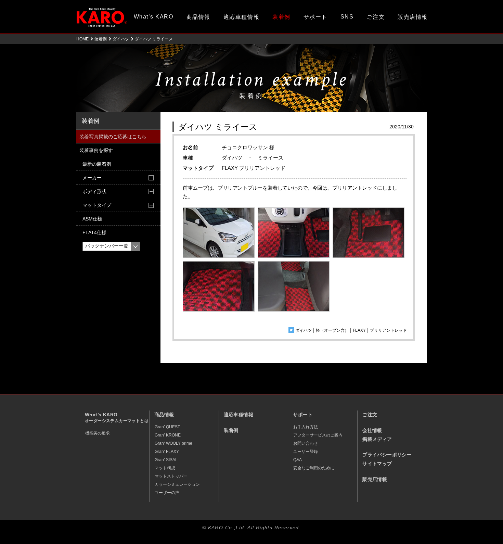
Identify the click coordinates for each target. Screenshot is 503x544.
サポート (315, 17)
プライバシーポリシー (387, 454)
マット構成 (165, 468)
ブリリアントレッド (388, 330)
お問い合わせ (305, 443)
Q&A (297, 459)
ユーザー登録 (305, 451)
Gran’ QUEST (167, 427)
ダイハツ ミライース (217, 126)
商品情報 (198, 17)
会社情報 (372, 430)
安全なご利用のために (313, 468)
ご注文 (376, 17)
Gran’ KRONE (168, 435)
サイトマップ (377, 463)
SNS (347, 17)
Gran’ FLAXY (167, 451)
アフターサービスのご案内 (318, 435)
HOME (82, 39)
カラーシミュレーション (177, 484)
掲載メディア (377, 439)
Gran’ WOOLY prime (173, 443)
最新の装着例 (96, 164)
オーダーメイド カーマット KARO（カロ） (102, 17)
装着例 (281, 17)
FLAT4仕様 (94, 232)
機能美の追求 (97, 433)
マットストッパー (171, 476)
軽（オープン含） (332, 330)
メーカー (92, 177)
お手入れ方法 (305, 427)
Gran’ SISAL (166, 459)
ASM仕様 (92, 219)
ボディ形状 (94, 191)
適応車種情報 (241, 17)
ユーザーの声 (167, 492)
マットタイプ (96, 205)
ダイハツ (121, 39)
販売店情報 (413, 17)
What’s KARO (153, 17)
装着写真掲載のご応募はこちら (112, 136)
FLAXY (359, 330)
